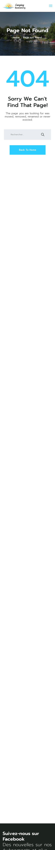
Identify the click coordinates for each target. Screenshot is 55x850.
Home (16, 37)
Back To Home (27, 150)
